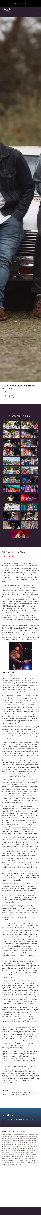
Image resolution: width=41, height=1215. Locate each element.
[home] (6, 10)
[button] (38, 14)
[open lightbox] (11, 425)
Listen (4, 675)
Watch (12, 675)
